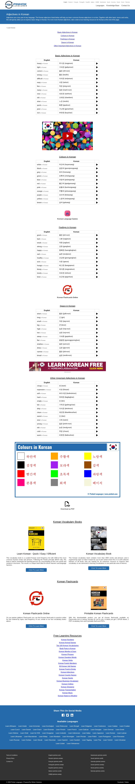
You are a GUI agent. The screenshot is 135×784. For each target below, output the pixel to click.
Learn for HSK (35, 733)
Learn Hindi (24, 733)
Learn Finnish (60, 729)
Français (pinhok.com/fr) (55, 761)
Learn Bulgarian (86, 726)
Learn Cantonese (100, 726)
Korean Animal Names (67, 643)
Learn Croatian (125, 726)
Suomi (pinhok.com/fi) (97, 758)
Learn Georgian (96, 729)
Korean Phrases (67, 654)
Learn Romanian (118, 736)
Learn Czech (15, 729)
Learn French (72, 729)
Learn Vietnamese (73, 743)
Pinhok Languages (16, 782)
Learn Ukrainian (120, 740)
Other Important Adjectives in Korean (67, 46)
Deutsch (70, 2)
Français (76, 2)
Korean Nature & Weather (67, 696)
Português (82, 2)
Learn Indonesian (74, 733)
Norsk (122, 2)
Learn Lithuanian (16, 736)
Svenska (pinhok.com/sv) (98, 761)
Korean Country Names (67, 675)
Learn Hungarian (48, 733)
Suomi (108, 2)
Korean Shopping (67, 687)
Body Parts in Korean (68, 648)
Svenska (113, 2)
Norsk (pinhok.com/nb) (97, 768)
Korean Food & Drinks (67, 669)
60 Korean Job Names (67, 666)
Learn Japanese (98, 733)
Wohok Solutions (36, 782)
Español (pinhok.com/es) (56, 768)
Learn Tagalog (87, 740)
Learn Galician (84, 729)
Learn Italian (86, 733)
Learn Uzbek (60, 743)
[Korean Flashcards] (36, 609)
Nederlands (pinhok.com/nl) (99, 755)
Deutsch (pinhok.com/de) (56, 758)
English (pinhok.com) (55, 755)
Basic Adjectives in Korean (67, 32)
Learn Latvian (121, 733)
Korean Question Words (67, 657)
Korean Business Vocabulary (67, 681)
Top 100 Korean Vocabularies (67, 645)
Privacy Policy (10, 758)
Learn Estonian (49, 729)
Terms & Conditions (12, 755)
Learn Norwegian (68, 736)
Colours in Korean (67, 36)
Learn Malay (43, 736)
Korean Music (67, 693)
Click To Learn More (36, 570)
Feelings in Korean (67, 39)
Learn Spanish (63, 740)
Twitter (127, 782)
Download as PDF (67, 509)
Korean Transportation (67, 690)
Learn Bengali (74, 726)
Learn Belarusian (62, 726)
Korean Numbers (67, 640)
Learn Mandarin (55, 736)
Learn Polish (92, 736)
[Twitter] (67, 715)
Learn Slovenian (50, 740)
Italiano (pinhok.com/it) (55, 771)
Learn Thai (97, 740)
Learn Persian (81, 736)
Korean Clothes (67, 684)
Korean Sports (67, 678)
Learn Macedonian (30, 736)
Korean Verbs (67, 660)
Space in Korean (67, 42)
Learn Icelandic (61, 733)
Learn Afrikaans (10, 726)
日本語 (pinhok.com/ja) (55, 774)
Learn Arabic (22, 726)
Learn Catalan (112, 726)
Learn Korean (11, 28)
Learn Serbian (26, 740)
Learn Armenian (34, 726)
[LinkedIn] (72, 715)
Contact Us (125, 5)
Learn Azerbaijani (48, 726)
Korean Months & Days (67, 651)
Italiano (92, 2)
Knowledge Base (112, 5)
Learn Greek (120, 729)
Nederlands (103, 2)
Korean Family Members (67, 663)
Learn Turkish (108, 740)
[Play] (97, 63)
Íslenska (127, 2)
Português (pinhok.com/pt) (56, 764)
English (65, 2)
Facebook (120, 782)
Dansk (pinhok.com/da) (97, 764)
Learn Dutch (37, 729)
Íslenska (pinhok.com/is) (98, 771)
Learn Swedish (75, 740)
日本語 (97, 2)
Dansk (118, 2)
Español (88, 2)
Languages (100, 5)
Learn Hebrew (13, 733)
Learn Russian (14, 740)
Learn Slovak (37, 740)
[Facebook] (63, 715)
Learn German (108, 729)
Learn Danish (26, 729)
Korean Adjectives (67, 672)
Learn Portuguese (105, 736)
